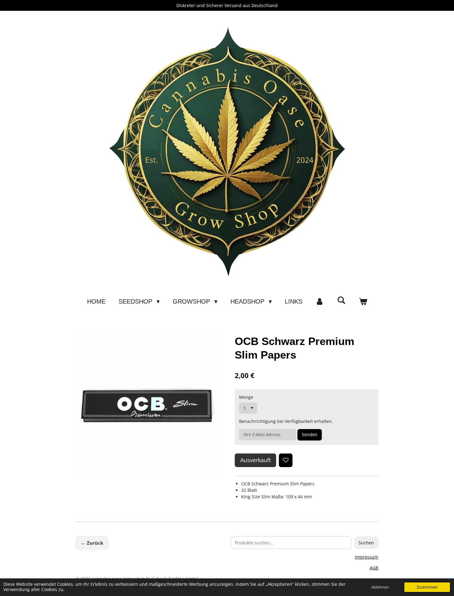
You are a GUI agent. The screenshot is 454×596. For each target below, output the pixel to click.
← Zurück (92, 543)
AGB (374, 568)
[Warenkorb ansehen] (363, 301)
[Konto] (319, 301)
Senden (309, 434)
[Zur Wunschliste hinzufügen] (285, 460)
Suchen (366, 543)
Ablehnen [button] (380, 587)
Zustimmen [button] (427, 587)
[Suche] (341, 300)
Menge (246, 397)
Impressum (366, 557)
